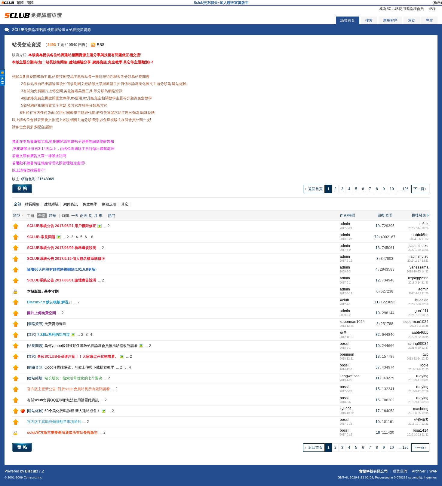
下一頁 (418, 189)
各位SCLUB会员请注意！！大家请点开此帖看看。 (77, 356)
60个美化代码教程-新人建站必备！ (72, 411)
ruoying (422, 376)
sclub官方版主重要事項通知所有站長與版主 (62, 432)
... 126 (404, 189)
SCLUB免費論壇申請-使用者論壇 (38, 30)
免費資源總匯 (55, 324)
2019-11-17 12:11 (417, 260)
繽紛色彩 (28, 179)
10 (392, 189)
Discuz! (31, 471)
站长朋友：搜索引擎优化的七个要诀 (73, 378)
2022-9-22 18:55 (418, 337)
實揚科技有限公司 (373, 471)
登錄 (432, 9)
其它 (124, 204)
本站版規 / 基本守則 (43, 291)
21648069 (45, 179)
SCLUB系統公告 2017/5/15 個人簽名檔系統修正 (66, 259)
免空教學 (90, 204)
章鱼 (343, 332)
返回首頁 (315, 189)
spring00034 (418, 344)
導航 (429, 20)
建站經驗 (51, 204)
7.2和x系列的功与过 (53, 335)
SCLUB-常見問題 (41, 237)
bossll (344, 344)
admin (345, 224)
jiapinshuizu (418, 246)
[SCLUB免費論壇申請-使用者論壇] (33, 16)
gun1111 (421, 311)
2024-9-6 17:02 (419, 239)
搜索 (369, 20)
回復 (381, 215)
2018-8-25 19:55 (418, 413)
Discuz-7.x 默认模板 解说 (48, 302)
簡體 (30, 3)
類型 (16, 215)
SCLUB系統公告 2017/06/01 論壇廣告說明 (61, 280)
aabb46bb (420, 235)
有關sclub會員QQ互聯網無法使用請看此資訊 (63, 400)
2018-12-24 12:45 (417, 358)
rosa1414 (420, 430)
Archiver (418, 471)
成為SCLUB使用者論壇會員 (401, 9)
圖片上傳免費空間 (41, 313)
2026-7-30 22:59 (418, 304)
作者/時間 (347, 215)
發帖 (23, 188)
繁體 (20, 3)
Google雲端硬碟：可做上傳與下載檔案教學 (79, 367)
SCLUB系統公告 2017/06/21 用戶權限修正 (61, 226)
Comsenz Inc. (33, 477)
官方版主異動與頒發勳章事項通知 (54, 422)
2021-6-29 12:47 (418, 347)
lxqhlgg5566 (418, 278)
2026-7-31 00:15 (418, 315)
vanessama (419, 267)
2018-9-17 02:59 (418, 391)
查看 (389, 215)
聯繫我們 (400, 471)
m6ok (423, 224)
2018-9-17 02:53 (418, 402)
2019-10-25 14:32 (417, 271)
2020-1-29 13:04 (418, 249)
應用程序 (390, 20)
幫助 (411, 20)
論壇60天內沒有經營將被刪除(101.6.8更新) (62, 269)
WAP (433, 471)
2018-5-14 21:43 (418, 282)
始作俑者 (421, 420)
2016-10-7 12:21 (418, 423)
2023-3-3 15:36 (419, 325)
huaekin (421, 300)
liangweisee (350, 376)
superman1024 (352, 322)
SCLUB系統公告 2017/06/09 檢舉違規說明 (61, 248)
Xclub (344, 300)
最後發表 (419, 215)
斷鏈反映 (109, 204)
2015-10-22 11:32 (417, 434)
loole (424, 365)
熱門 (111, 216)
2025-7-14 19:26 (418, 228)
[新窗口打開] (15, 228)
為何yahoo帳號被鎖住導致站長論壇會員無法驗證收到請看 (91, 346)
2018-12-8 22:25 (418, 369)
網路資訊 (70, 204)
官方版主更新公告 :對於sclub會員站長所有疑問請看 (68, 389)
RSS (100, 45)
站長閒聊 (32, 204)
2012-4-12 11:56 (418, 293)
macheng (420, 409)
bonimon (347, 354)
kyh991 (346, 409)
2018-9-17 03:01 (418, 380)
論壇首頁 (347, 20)
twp (425, 354)
